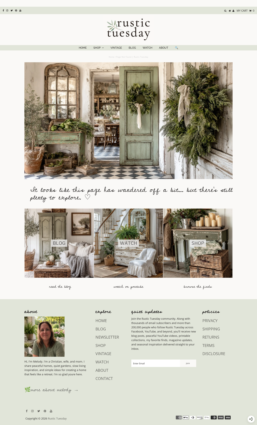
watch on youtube (128, 286)
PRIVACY (210, 320)
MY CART (245, 10)
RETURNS (210, 337)
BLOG (132, 47)
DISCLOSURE (213, 353)
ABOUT (163, 47)
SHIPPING (211, 329)
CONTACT (104, 378)
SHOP (97, 47)
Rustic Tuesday (57, 418)
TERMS (208, 345)
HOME (83, 47)
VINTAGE (116, 47)
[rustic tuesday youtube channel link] (128, 279)
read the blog (60, 286)
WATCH (147, 47)
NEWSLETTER (107, 337)
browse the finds (198, 286)
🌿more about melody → (51, 390)
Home (111, 57)
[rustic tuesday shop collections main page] (197, 245)
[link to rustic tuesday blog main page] (59, 279)
